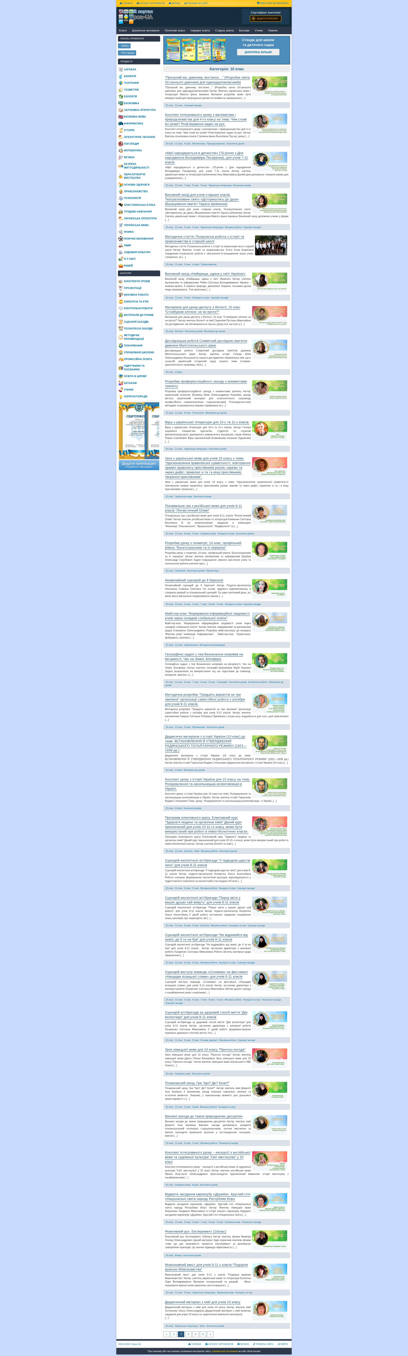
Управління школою (139, 352)
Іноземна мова (208, 533)
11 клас (179, 105)
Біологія (179, 331)
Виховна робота (233, 227)
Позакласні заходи (271, 999)
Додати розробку (267, 18)
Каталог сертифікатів (152, 3)
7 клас (187, 185)
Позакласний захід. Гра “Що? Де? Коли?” (197, 1083)
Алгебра (130, 69)
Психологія (198, 412)
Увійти (284, 1344)
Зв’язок (175, 3)
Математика (198, 143)
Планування (133, 345)
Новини (273, 30)
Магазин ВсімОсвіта (274, 3)
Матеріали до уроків (214, 331)
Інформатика (191, 645)
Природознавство (216, 143)
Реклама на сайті (197, 3)
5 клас (187, 604)
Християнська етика (139, 205)
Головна (127, 3)
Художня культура (137, 252)
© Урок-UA (129, 1344)
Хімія (196, 851)
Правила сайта (264, 1344)
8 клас (195, 185)
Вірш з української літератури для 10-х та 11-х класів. (207, 422)
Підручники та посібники (134, 367)
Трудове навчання (138, 211)
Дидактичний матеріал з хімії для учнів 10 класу (202, 1302)
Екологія (204, 925)
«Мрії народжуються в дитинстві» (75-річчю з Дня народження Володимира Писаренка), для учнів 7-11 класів (206, 157)
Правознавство (209, 264)
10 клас (169, 105)
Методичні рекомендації (212, 645)
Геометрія (180, 570)
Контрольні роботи (258, 682)
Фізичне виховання (138, 238)
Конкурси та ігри (200, 297)
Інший (195, 1107)
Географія (222, 682)
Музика (129, 157)
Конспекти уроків (235, 143)
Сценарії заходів (192, 105)
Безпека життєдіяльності (136, 166)
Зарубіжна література (140, 110)
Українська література (220, 185)
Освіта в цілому (135, 376)
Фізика (178, 1255)
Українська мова (183, 496)
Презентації (212, 570)
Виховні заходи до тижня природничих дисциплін (204, 1116)
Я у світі (129, 259)
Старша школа (224, 30)
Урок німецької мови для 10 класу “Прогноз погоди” (205, 1049)
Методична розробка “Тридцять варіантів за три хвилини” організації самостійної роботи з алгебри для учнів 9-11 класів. (205, 699)
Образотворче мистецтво (135, 176)
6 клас (195, 604)
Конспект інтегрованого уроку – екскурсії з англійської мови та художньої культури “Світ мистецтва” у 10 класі (207, 1156)
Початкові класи (175, 30)
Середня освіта (200, 30)
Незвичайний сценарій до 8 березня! (194, 580)
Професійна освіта (138, 359)
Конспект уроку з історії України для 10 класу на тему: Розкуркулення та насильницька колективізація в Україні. (207, 783)
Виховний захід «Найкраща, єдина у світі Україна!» (205, 273)
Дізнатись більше (258, 52)
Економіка (131, 103)
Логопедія (131, 143)
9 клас (187, 143)
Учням (259, 30)
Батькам (244, 30)
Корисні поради (135, 396)
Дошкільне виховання (145, 30)
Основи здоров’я (209, 1040)
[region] (195, 50)
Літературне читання (139, 137)
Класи (123, 30)
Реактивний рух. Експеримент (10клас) (195, 1231)
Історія (195, 264)
